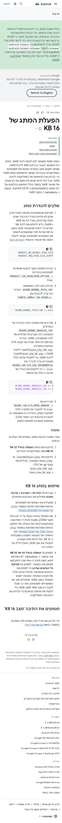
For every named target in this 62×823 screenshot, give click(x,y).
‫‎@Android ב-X (52, 722)
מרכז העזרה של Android (47, 766)
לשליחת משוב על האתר (36, 809)
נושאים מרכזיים (34, 106)
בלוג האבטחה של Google (46, 737)
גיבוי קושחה (54, 703)
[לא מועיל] (37, 112)
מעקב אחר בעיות (50, 792)
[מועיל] (42, 112)
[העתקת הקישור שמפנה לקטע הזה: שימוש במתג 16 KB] (22, 486)
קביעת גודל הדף (34, 624)
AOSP (56, 106)
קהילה (36, 804)
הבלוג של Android (50, 732)
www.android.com (50, 777)
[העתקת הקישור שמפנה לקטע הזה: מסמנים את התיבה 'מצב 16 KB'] (56, 614)
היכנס (7, 3)
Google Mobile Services (47, 782)
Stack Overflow (51, 787)
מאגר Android (52, 683)
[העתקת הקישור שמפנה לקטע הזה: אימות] (48, 430)
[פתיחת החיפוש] (21, 4)
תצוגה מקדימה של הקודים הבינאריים (41, 698)
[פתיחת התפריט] (55, 4)
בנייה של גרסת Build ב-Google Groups (40, 748)
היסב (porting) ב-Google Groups (42, 753)
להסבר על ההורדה (50, 693)
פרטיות (54, 809)
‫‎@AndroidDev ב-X (50, 727)
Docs (47, 106)
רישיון (12, 804)
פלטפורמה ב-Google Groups (44, 743)
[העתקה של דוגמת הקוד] (51, 249)
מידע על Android (50, 804)
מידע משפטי (24, 804)
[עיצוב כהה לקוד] (47, 249)
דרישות (55, 688)
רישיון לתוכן (49, 655)
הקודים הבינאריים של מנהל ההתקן (42, 709)
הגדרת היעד (16, 240)
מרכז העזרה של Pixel (49, 772)
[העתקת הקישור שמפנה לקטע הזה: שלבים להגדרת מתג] (20, 206)
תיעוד (56, 14)
